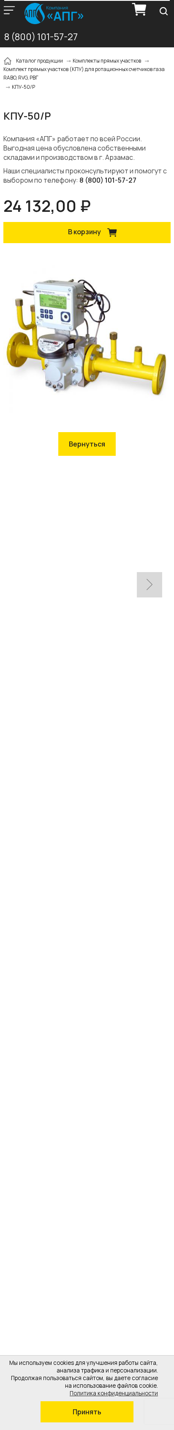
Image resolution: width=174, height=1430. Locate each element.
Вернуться (87, 444)
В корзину (85, 232)
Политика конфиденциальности (114, 1393)
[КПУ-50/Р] (87, 338)
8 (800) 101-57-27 (41, 36)
